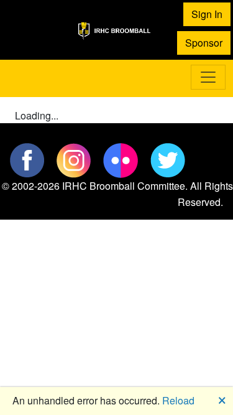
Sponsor (203, 42)
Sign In (206, 14)
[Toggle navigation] (208, 77)
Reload (178, 400)
